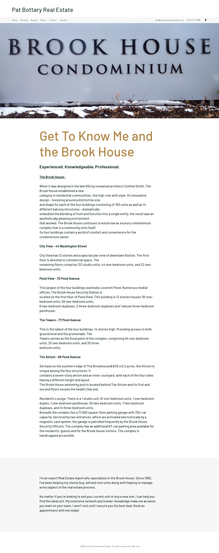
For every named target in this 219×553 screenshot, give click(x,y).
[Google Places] (205, 20)
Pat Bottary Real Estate (42, 9)
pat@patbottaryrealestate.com (169, 20)
